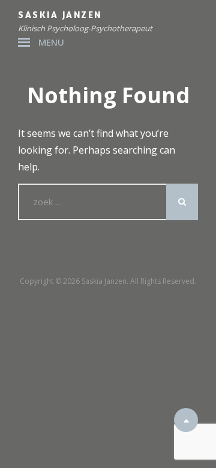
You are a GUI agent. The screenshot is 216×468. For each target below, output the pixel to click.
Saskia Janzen (60, 14)
